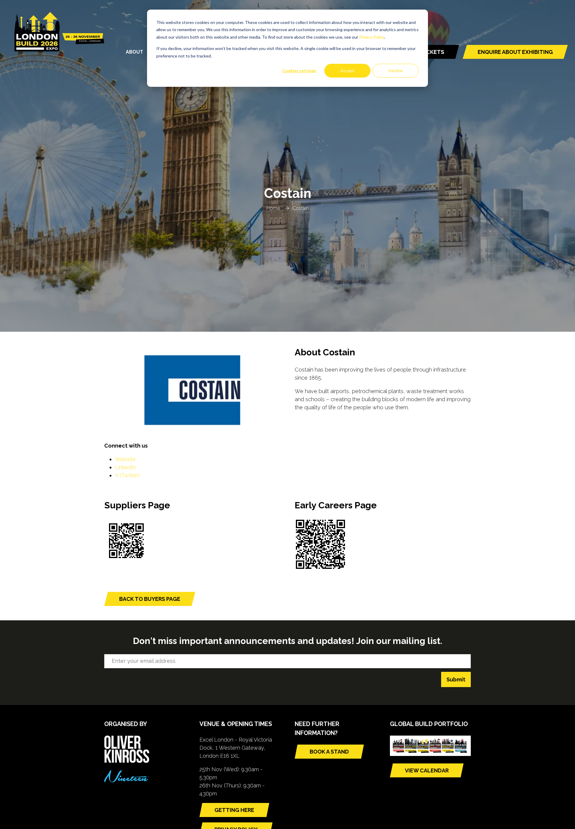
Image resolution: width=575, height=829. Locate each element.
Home (273, 208)
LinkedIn (125, 467)
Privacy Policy (371, 37)
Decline (396, 70)
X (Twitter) (127, 475)
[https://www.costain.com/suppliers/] (126, 561)
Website (125, 459)
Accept (347, 70)
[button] (515, 52)
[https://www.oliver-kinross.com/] (126, 761)
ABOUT (134, 52)
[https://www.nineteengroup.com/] (126, 780)
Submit (456, 679)
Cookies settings (299, 70)
